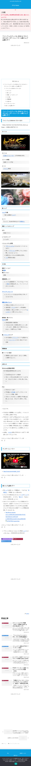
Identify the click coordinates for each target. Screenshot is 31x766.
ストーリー (12, 340)
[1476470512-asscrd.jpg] (12, 521)
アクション (12, 250)
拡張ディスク (23, 753)
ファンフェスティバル (7, 538)
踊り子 (21, 497)
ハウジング (6, 334)
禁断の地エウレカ (7, 302)
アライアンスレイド (7, 291)
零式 (8, 284)
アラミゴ (5, 168)
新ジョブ (9, 92)
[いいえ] (29, 761)
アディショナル (10, 246)
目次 (13, 81)
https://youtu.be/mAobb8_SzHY (11, 471)
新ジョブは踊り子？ (10, 105)
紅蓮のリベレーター (8, 155)
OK (16, 763)
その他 (8, 97)
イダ (22, 494)
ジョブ (4, 212)
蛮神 (4, 270)
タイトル (9, 90)
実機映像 (9, 99)
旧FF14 (15, 755)
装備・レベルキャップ (12, 94)
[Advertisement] (15, 62)
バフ (7, 257)
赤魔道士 (22, 221)
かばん (4, 319)
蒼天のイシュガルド (7, 541)
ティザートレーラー (10, 103)
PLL (8, 753)
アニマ (13, 307)
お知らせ (9, 101)
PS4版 (13, 392)
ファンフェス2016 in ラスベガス (13, 88)
